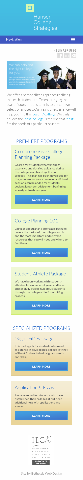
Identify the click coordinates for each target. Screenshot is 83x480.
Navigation (14, 39)
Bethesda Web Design (46, 473)
